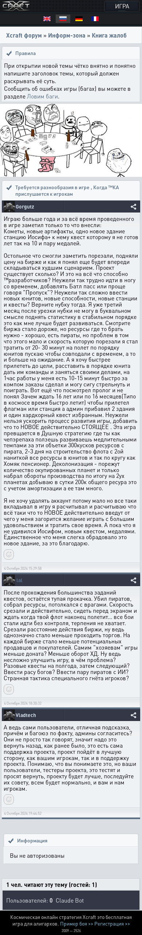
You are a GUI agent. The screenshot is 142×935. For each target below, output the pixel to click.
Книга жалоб (109, 35)
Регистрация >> (112, 923)
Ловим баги (42, 96)
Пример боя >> (76, 923)
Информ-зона (67, 35)
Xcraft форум (24, 35)
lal (19, 580)
